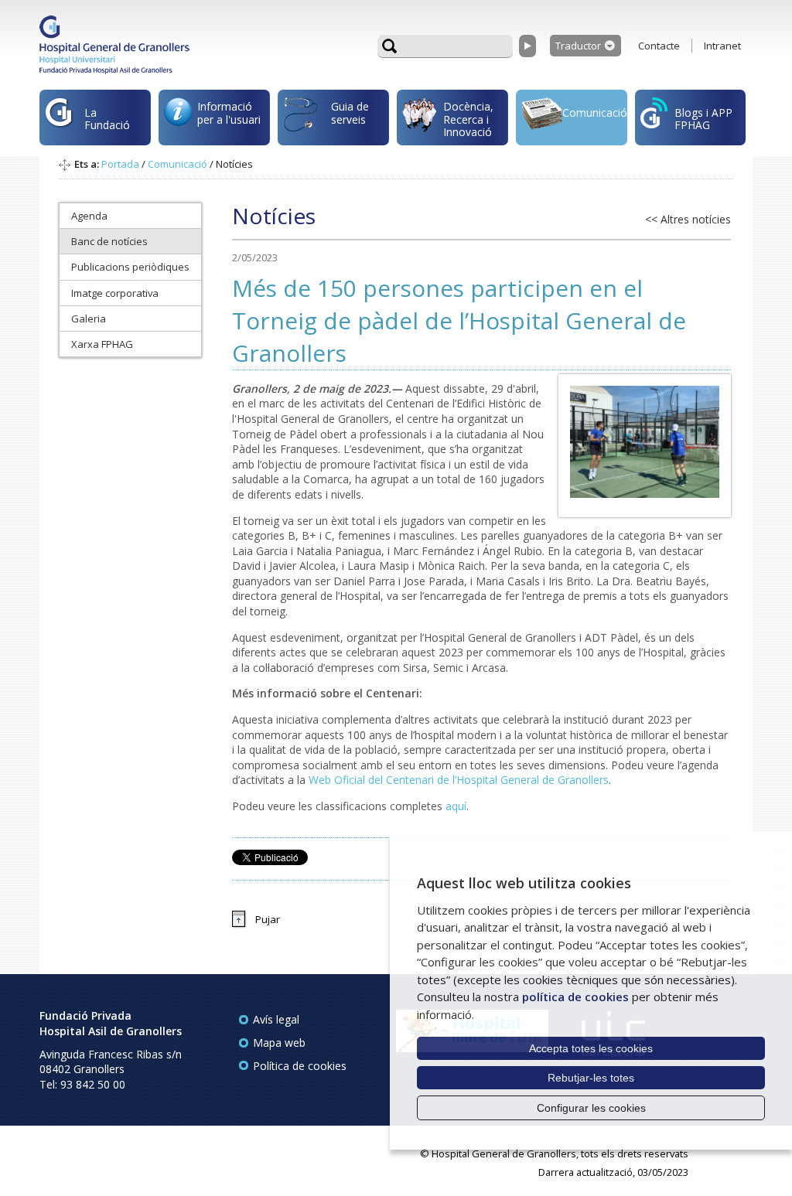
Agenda (89, 216)
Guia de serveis (350, 112)
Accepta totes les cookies (591, 1048)
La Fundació (107, 118)
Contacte (659, 46)
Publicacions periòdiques (130, 267)
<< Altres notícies (688, 219)
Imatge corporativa (115, 293)
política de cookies (575, 996)
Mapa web (279, 1042)
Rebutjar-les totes (591, 1078)
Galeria (88, 318)
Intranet (722, 46)
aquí (456, 806)
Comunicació (594, 112)
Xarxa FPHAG (102, 344)
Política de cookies (299, 1065)
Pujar (267, 919)
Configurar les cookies (591, 1108)
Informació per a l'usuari (229, 112)
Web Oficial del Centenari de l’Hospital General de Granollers (459, 779)
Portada (120, 164)
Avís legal (276, 1019)
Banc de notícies (109, 241)
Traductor (578, 46)
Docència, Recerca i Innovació (468, 119)
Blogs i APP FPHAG (703, 118)
